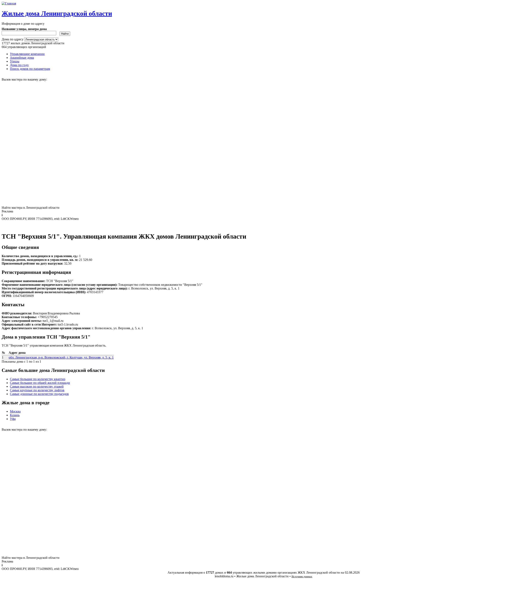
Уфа (13, 419)
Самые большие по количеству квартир (37, 379)
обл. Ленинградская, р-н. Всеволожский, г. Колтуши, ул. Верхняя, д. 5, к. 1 (61, 357)
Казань (15, 415)
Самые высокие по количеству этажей (37, 386)
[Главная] (9, 3)
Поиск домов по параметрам (30, 68)
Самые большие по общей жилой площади (40, 382)
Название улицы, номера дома (24, 29)
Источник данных (301, 576)
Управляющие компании (27, 54)
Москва (15, 411)
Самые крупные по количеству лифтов (37, 390)
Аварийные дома (22, 57)
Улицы (14, 61)
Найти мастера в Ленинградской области (30, 207)
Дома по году (19, 65)
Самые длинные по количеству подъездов (39, 394)
